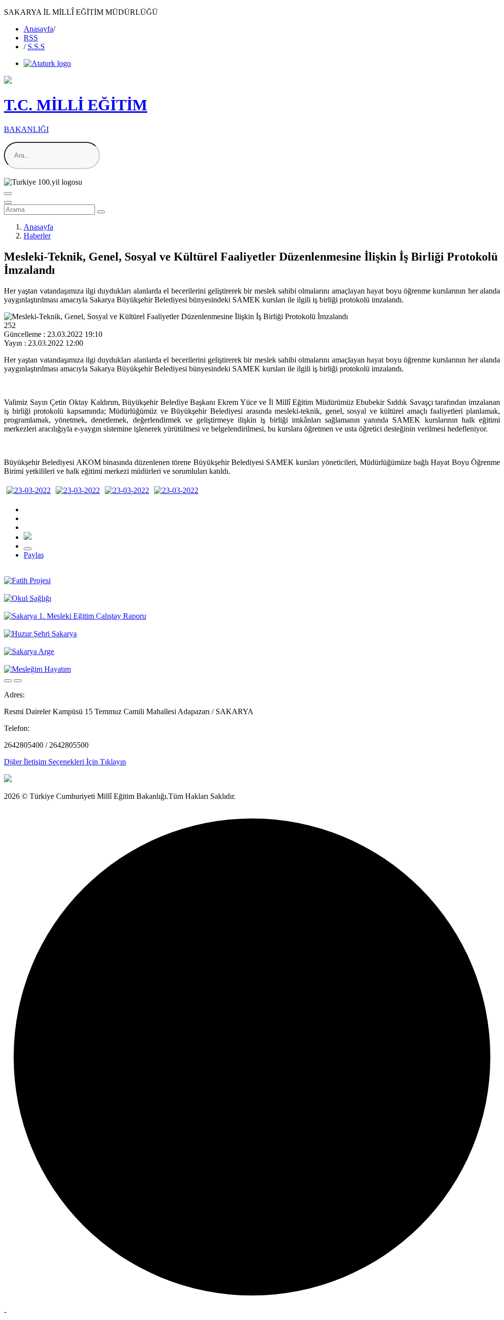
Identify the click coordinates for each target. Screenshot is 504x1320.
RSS (31, 37)
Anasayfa (38, 29)
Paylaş (34, 555)
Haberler (37, 235)
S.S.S (36, 46)
